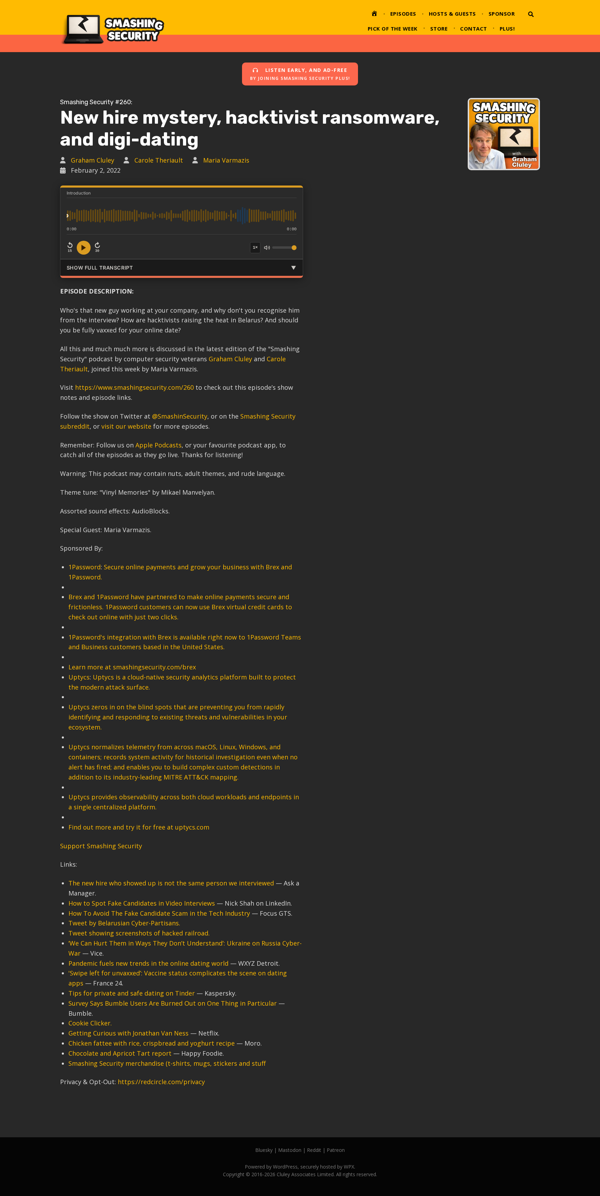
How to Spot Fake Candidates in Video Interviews (141, 903)
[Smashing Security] (112, 26)
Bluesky (264, 1150)
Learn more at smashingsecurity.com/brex (132, 667)
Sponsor (502, 13)
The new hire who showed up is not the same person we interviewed (171, 883)
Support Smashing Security (101, 846)
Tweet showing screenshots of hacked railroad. (139, 933)
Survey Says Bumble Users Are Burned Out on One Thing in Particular (172, 1003)
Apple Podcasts (158, 445)
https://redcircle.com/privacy (161, 1082)
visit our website (126, 426)
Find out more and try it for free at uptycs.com (138, 827)
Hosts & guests (452, 13)
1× (255, 247)
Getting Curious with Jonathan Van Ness (128, 1033)
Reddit (314, 1150)
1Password (84, 567)
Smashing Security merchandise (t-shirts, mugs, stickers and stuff (167, 1063)
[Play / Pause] (84, 248)
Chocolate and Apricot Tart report (120, 1053)
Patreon (336, 1150)
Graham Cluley (92, 160)
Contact (473, 28)
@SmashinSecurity (179, 416)
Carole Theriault (158, 160)
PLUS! (507, 28)
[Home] (374, 14)
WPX (349, 1166)
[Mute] (267, 247)
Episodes (403, 13)
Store (439, 28)
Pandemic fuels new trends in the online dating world (148, 963)
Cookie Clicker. (90, 1023)
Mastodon (289, 1150)
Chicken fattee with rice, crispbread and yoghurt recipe (151, 1043)
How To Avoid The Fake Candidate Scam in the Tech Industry (159, 913)
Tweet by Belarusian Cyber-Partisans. (124, 923)
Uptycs (79, 677)
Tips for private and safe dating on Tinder (132, 993)
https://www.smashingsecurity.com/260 (134, 387)
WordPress (285, 1166)
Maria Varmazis (226, 160)
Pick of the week (393, 28)
